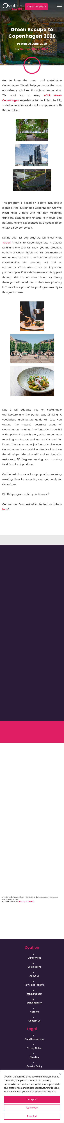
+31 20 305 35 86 (35, 737)
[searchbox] (13, 812)
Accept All (32, 1099)
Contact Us (34, 1020)
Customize (32, 1108)
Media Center (34, 994)
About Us (34, 976)
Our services (34, 958)
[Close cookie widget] (60, 1074)
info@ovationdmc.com (36, 740)
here (5, 509)
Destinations (34, 967)
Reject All (32, 1116)
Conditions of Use (34, 1039)
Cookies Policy (34, 1066)
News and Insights (34, 985)
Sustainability (34, 1002)
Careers (34, 1011)
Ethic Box (34, 1057)
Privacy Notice (34, 1048)
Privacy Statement (26, 901)
